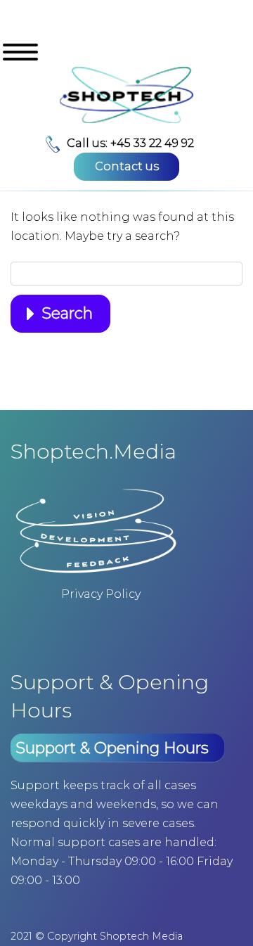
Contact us (127, 166)
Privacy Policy (101, 594)
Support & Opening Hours (112, 748)
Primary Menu (20, 52)
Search (67, 313)
